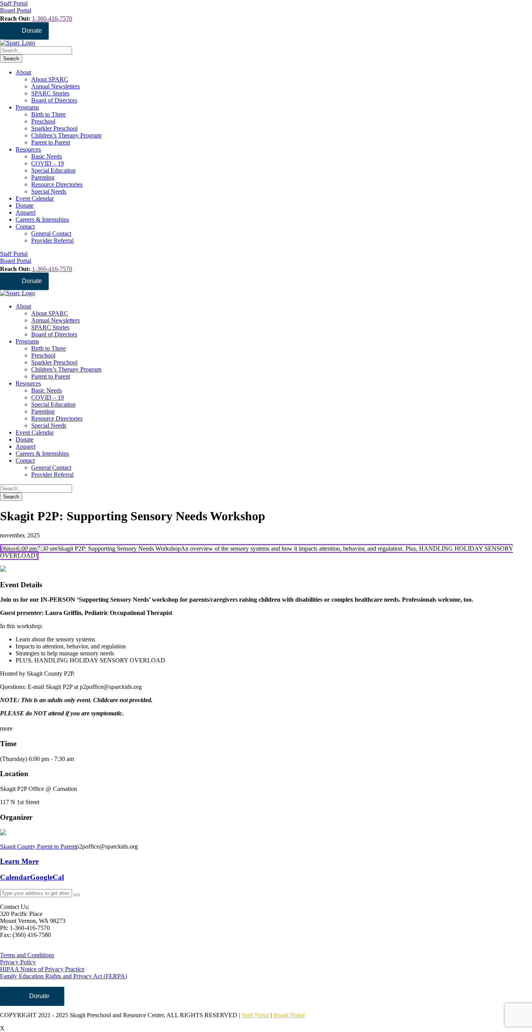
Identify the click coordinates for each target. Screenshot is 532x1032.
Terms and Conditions (27, 955)
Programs (27, 107)
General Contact (51, 233)
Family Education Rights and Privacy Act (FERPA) (63, 976)
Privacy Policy (18, 962)
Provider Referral (52, 240)
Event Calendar (35, 198)
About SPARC (49, 79)
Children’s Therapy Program (66, 135)
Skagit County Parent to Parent (38, 846)
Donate (32, 30)
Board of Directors (54, 100)
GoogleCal (47, 877)
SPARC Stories (50, 93)
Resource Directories (57, 184)
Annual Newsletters (55, 86)
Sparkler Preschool (54, 128)
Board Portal (289, 1015)
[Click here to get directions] (77, 895)
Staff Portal (255, 1015)
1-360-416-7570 (52, 18)
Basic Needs (46, 156)
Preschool (43, 121)
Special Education (53, 170)
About (23, 72)
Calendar (15, 877)
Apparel (25, 212)
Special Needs (48, 191)
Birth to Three (48, 114)
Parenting (43, 177)
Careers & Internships (42, 219)
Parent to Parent (50, 142)
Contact (25, 226)
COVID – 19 (47, 163)
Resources (28, 149)
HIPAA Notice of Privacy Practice (42, 969)
